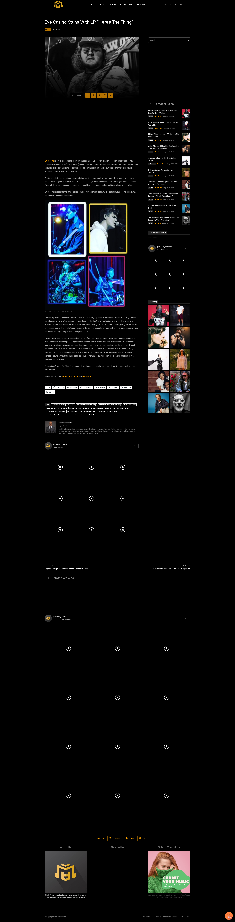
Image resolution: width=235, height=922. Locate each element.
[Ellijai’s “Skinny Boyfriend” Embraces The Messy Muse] (186, 137)
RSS (132, 838)
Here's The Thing (130, 405)
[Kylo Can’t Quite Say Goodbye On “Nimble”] (186, 172)
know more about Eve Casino (101, 408)
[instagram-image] (60, 467)
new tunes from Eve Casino (77, 415)
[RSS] (127, 838)
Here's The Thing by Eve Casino (56, 408)
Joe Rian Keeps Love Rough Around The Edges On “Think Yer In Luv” (163, 218)
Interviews (152, 164)
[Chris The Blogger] (50, 428)
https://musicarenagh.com (67, 426)
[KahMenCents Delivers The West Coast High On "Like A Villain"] (158, 315)
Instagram (117, 838)
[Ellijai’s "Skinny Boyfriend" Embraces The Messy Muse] (158, 337)
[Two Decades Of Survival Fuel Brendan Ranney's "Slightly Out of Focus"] (180, 381)
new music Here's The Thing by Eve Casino (81, 411)
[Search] (187, 40)
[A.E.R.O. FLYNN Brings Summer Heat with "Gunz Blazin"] (180, 315)
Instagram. (86, 376)
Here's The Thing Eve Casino (79, 408)
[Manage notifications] (230, 918)
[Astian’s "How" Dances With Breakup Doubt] (158, 403)
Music (47, 29)
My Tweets (152, 237)
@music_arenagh (61, 444)
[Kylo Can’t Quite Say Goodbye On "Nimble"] (180, 359)
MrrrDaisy (158, 116)
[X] (186, 5)
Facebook (100, 838)
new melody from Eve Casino (55, 411)
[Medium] (181, 5)
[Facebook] (165, 5)
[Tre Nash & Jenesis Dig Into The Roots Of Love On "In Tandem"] (158, 381)
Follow (134, 446)
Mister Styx (158, 128)
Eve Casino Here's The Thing (86, 405)
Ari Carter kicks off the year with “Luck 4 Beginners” (170, 568)
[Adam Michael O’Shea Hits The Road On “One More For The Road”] (186, 149)
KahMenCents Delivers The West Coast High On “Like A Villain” (163, 111)
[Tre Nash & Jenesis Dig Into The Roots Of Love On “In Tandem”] (186, 184)
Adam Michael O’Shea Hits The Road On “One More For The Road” (163, 147)
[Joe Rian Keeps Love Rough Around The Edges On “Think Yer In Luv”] (186, 220)
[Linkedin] (176, 5)
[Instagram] (170, 5)
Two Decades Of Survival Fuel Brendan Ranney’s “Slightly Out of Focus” (163, 195)
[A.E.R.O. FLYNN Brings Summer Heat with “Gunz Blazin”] (186, 125)
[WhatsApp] (104, 95)
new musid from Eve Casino (108, 411)
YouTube (74, 376)
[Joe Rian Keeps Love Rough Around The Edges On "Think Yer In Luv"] (180, 403)
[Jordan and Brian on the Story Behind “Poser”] (186, 160)
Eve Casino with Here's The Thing (110, 405)
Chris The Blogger (65, 422)
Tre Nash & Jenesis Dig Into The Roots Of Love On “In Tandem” (162, 183)
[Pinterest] (99, 95)
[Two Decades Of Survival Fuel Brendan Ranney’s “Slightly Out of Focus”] (186, 196)
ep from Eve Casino (58, 405)
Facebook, (66, 376)
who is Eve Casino (94, 415)
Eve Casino (49, 161)
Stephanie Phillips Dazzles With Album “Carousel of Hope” (67, 568)
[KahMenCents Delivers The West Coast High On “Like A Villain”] (186, 113)
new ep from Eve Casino (121, 408)
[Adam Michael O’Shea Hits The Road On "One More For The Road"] (180, 337)
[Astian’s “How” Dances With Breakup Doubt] (186, 208)
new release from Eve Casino (55, 415)
